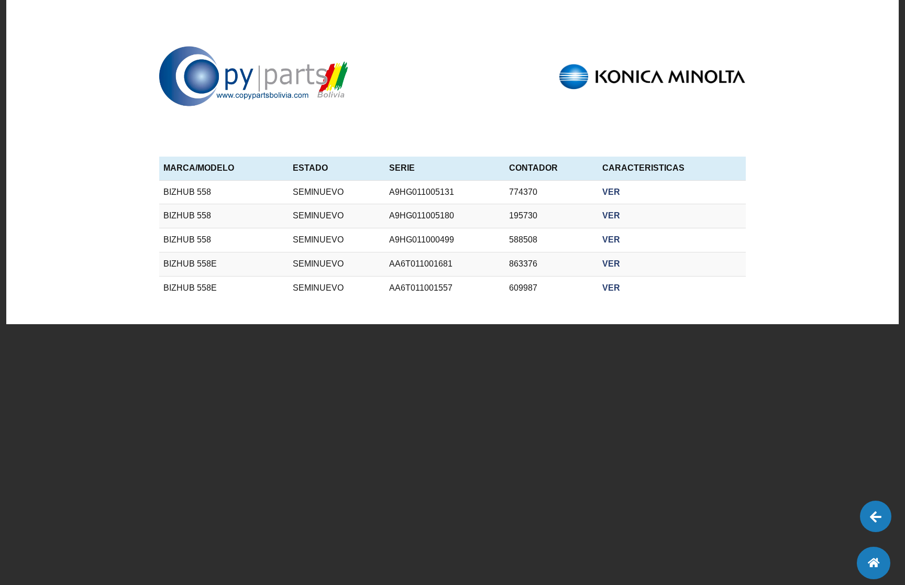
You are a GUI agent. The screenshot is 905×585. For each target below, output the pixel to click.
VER (611, 191)
